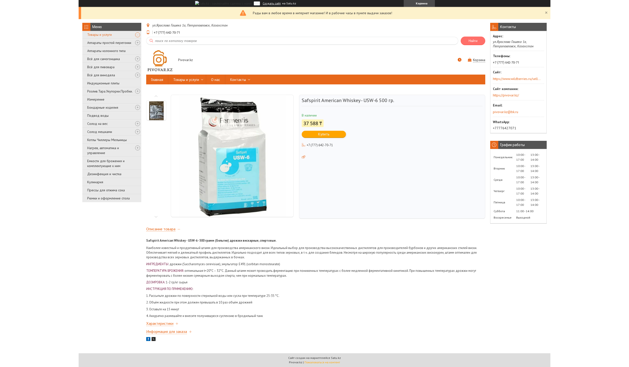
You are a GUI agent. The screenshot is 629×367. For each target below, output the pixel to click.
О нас (215, 79)
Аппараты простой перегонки (109, 42)
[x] (154, 340)
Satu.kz (336, 358)
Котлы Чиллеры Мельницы (107, 140)
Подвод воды (98, 115)
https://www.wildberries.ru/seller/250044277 (517, 79)
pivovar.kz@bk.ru (505, 112)
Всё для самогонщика (103, 59)
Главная (157, 79)
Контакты (238, 79)
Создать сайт (272, 3)
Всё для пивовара (100, 67)
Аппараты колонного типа (106, 51)
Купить (323, 134)
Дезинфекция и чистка (104, 174)
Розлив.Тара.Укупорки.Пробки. (110, 91)
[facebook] (148, 340)
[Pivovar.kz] (159, 60)
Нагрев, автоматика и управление (103, 150)
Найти (473, 41)
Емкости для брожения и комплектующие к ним (106, 163)
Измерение (95, 99)
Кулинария (95, 182)
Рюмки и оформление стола (108, 198)
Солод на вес (97, 123)
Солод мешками (99, 132)
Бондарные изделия (102, 107)
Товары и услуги (99, 34)
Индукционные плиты (103, 83)
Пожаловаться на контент (322, 362)
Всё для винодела (101, 75)
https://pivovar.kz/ (506, 95)
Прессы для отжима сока (106, 190)
